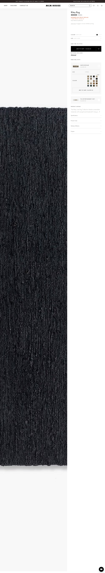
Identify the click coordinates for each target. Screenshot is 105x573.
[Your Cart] (102, 5)
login (78, 23)
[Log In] (98, 5)
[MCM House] (53, 5)
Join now (73, 23)
